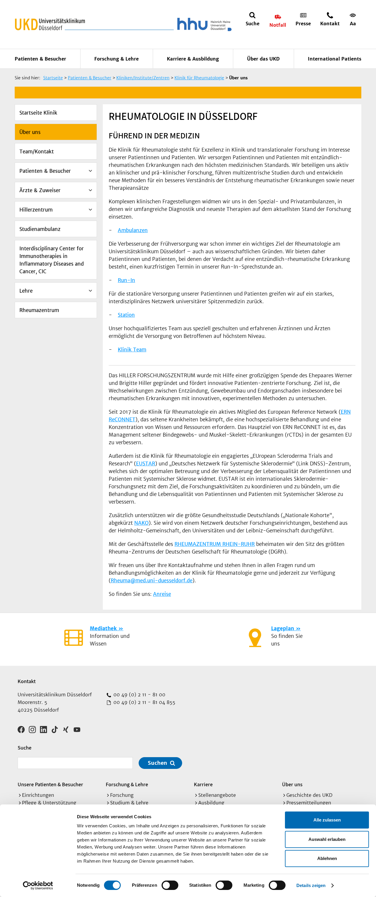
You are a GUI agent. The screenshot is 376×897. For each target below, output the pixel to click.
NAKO (141, 523)
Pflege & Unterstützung (49, 803)
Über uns (30, 132)
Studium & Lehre (129, 803)
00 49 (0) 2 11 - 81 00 (138, 695)
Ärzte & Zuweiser (40, 190)
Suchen (157, 762)
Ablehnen (327, 858)
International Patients (334, 59)
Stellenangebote (217, 795)
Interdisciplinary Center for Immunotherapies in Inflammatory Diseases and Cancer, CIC (51, 260)
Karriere (203, 784)
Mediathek (103, 628)
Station (126, 315)
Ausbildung (211, 803)
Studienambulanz (40, 229)
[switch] (170, 885)
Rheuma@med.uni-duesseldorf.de (151, 580)
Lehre (26, 291)
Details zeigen (310, 885)
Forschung (122, 795)
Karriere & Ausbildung (193, 59)
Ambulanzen (133, 230)
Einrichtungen (38, 795)
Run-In (126, 280)
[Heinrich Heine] (203, 24)
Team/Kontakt (36, 151)
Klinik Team (132, 349)
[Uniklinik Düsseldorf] (50, 24)
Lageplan (282, 628)
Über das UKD (263, 59)
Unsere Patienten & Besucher (50, 784)
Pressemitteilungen (308, 803)
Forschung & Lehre (116, 59)
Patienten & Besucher (40, 59)
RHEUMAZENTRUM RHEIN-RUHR (214, 544)
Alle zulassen (327, 819)
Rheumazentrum (39, 310)
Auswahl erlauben (326, 839)
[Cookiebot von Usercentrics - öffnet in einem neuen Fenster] (38, 885)
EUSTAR (145, 463)
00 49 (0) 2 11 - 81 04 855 (143, 702)
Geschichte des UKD (309, 795)
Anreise (162, 594)
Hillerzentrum (36, 210)
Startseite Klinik (38, 113)
